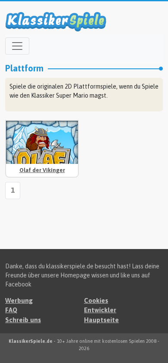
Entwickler (100, 310)
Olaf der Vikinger (42, 170)
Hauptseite (101, 319)
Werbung (19, 300)
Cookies (96, 300)
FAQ (11, 310)
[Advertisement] (126, 147)
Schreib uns (23, 319)
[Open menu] (17, 46)
